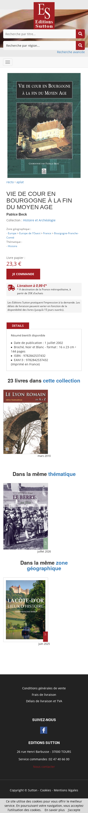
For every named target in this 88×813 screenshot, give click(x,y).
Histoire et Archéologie (39, 220)
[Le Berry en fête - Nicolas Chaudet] (25, 516)
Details (18, 326)
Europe (12, 233)
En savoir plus (55, 810)
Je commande (23, 274)
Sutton (32, 790)
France (47, 233)
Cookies (45, 790)
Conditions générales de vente (44, 688)
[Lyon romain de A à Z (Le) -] (25, 422)
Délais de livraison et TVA (44, 701)
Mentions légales (66, 790)
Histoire (12, 246)
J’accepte (74, 810)
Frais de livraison (44, 695)
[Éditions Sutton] (44, 15)
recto (10, 182)
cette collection (61, 380)
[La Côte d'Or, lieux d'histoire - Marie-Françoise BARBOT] (25, 610)
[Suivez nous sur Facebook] (43, 730)
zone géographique (47, 565)
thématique (62, 473)
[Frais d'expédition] (11, 289)
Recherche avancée (71, 52)
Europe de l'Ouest (29, 233)
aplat (20, 182)
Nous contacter (44, 767)
